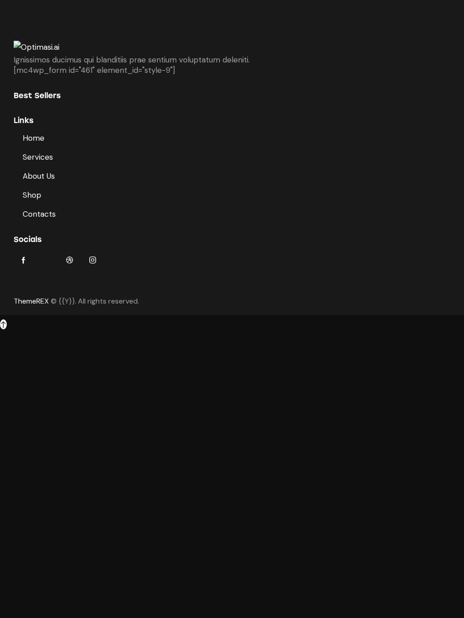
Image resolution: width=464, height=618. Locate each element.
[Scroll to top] (3, 324)
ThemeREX (31, 301)
